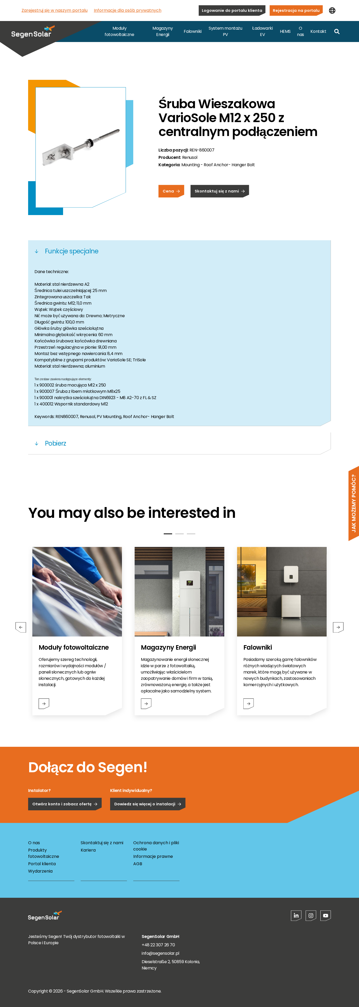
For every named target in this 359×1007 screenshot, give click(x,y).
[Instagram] (311, 915)
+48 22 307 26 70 (158, 945)
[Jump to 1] (168, 533)
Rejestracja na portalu (296, 10)
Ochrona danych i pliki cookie (156, 846)
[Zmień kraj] (332, 10)
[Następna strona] (338, 627)
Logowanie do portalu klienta (232, 10)
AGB (137, 864)
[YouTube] (325, 915)
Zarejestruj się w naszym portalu (55, 10)
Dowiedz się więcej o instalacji (144, 804)
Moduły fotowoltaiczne (119, 31)
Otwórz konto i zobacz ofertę (61, 804)
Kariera (88, 850)
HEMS (285, 31)
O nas (300, 31)
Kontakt (318, 31)
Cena (168, 191)
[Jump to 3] (191, 533)
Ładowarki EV (262, 31)
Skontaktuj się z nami (217, 191)
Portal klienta (42, 864)
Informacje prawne (153, 856)
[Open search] (337, 31)
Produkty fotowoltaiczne (43, 853)
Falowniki (192, 31)
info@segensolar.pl (160, 953)
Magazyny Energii (162, 31)
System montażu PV (225, 31)
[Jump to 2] (179, 533)
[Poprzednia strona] (21, 627)
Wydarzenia (40, 871)
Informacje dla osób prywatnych (127, 10)
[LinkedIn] (296, 915)
